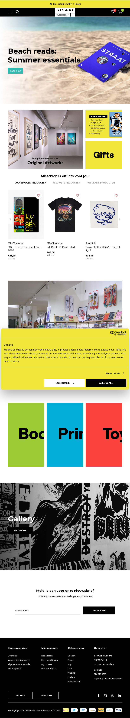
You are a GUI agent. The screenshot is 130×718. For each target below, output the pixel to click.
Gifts (70, 668)
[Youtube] (112, 695)
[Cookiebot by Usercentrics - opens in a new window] (112, 333)
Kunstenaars (74, 681)
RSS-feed (55, 710)
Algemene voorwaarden (19, 664)
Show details (113, 373)
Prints (70, 660)
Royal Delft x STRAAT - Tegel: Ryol (103, 249)
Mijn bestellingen (49, 660)
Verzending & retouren (19, 660)
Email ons (46, 695)
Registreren (47, 655)
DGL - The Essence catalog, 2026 (24, 249)
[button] (10, 12)
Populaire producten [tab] (101, 182)
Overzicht (20, 530)
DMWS (39, 710)
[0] (120, 12)
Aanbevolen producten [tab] (30, 182)
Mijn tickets (46, 664)
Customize (62, 383)
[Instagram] (105, 695)
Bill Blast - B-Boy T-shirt (61, 247)
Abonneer (99, 610)
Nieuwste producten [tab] (66, 182)
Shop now (15, 70)
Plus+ (47, 710)
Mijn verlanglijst (48, 668)
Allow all (106, 383)
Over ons (12, 655)
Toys (70, 664)
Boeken (71, 655)
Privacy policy (14, 668)
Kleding (71, 672)
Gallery (71, 677)
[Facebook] (98, 695)
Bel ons (20, 695)
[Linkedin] (119, 695)
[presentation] (10, 219)
